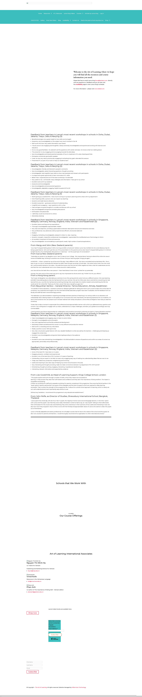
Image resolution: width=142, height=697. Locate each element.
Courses (79, 13)
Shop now (32, 613)
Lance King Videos (69, 13)
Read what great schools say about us (92, 20)
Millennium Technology (79, 687)
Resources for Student (66, 467)
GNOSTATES (35, 20)
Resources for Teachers (36, 467)
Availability (66, 20)
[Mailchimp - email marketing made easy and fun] (54, 639)
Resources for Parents (96, 467)
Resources (47, 13)
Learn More (33, 538)
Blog (59, 20)
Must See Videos (51, 20)
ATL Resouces (57, 13)
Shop (106, 20)
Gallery (42, 20)
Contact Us (75, 20)
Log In (102, 13)
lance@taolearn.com (101, 80)
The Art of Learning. (41, 687)
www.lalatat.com (99, 89)
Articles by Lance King (91, 13)
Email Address (53, 628)
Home (40, 13)
